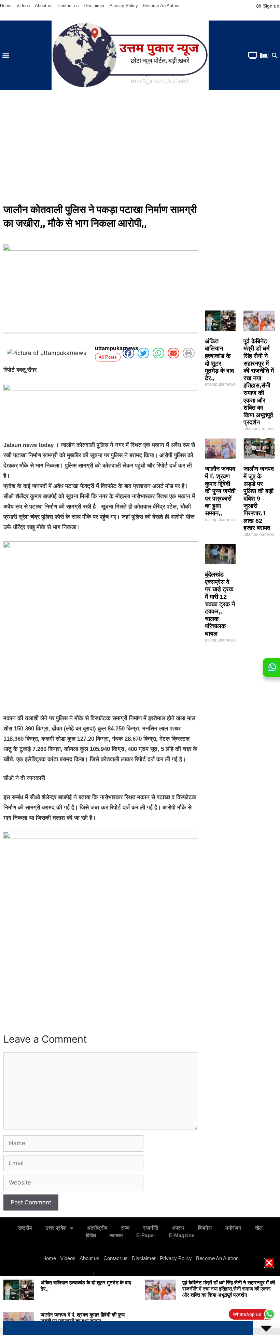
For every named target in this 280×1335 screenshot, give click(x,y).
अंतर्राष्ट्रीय (97, 1228)
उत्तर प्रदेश (56, 1228)
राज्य (125, 1228)
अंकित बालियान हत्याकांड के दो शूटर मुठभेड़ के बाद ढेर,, (219, 360)
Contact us (68, 5)
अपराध (178, 1228)
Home (6, 5)
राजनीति (150, 1228)
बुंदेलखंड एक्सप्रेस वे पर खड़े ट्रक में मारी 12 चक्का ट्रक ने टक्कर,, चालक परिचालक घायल (220, 604)
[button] (5, 55)
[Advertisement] (140, 148)
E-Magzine (181, 1235)
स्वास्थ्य (116, 1235)
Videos (23, 5)
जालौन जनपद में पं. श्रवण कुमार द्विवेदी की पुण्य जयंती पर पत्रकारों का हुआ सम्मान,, (220, 491)
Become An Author (161, 5)
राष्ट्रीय (25, 1228)
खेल (259, 1228)
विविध (91, 1235)
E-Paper (145, 1235)
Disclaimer (94, 5)
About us (44, 5)
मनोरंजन (233, 1228)
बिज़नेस (205, 1228)
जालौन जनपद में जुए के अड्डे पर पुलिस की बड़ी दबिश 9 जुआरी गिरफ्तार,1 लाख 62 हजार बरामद (258, 498)
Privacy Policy (123, 5)
